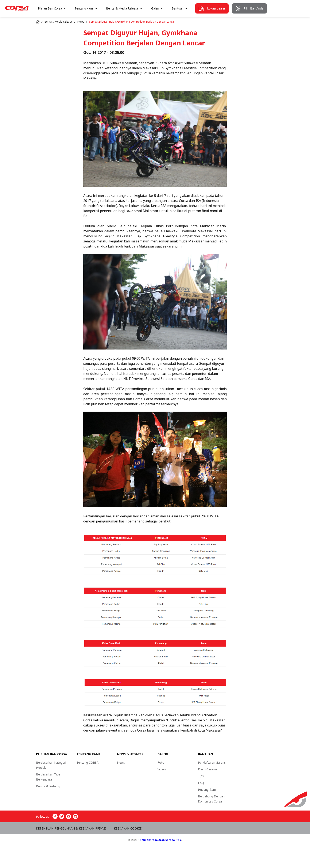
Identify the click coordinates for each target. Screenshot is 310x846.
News (80, 21)
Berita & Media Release (58, 21)
